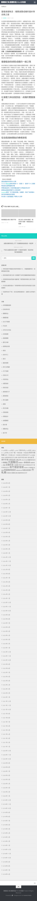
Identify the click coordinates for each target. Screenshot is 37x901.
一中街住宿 (19, 453)
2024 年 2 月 (6, 594)
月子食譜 (5, 371)
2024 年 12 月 (7, 557)
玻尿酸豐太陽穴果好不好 (8, 219)
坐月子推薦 (6, 322)
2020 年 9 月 (6, 763)
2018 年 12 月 (7, 849)
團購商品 (5, 313)
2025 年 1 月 (6, 553)
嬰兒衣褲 (5, 342)
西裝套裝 (5, 412)
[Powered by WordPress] (12, 895)
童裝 (4, 404)
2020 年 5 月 (6, 779)
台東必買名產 (24, 460)
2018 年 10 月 (7, 858)
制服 (2, 455)
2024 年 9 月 (6, 569)
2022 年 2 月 (6, 693)
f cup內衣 (16, 450)
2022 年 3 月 (6, 689)
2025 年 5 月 (6, 536)
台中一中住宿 (8, 455)
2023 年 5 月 (6, 631)
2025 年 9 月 (6, 520)
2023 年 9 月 (6, 615)
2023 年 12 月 (7, 602)
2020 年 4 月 (6, 783)
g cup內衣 (28, 450)
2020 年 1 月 (6, 796)
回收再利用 (6, 309)
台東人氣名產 (28, 457)
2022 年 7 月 (6, 672)
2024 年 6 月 (6, 582)
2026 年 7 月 (6, 487)
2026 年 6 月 (6, 491)
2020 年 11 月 (7, 755)
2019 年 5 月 (6, 829)
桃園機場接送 (10, 470)
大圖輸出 (13, 462)
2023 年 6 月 (6, 627)
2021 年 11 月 (7, 705)
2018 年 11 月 (7, 853)
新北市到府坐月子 (28, 465)
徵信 (4, 350)
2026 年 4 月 (6, 499)
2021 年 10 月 (7, 709)
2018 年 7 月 (6, 870)
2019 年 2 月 (6, 841)
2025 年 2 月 (6, 549)
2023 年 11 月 (7, 606)
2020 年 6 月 (6, 775)
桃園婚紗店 (26, 467)
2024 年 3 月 (6, 590)
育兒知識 (5, 408)
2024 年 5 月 (6, 586)
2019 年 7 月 (6, 821)
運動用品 (5, 429)
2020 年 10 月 (7, 759)
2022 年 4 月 (6, 685)
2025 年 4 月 (6, 541)
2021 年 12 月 (7, 701)
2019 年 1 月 (6, 845)
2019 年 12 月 (7, 800)
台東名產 (11, 460)
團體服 (5, 462)
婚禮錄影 (27, 463)
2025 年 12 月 (7, 512)
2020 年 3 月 (6, 788)
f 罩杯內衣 (21, 450)
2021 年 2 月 (6, 742)
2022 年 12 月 (7, 652)
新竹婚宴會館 (17, 467)
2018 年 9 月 (6, 862)
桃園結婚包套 (19, 470)
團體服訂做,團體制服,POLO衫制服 (13, 2)
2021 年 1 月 (6, 746)
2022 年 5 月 (6, 681)
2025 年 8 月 (6, 524)
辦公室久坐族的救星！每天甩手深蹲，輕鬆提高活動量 (25, 221)
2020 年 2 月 (6, 792)
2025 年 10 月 (7, 516)
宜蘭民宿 (9, 465)
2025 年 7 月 (6, 528)
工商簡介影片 (18, 465)
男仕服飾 (5, 400)
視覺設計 (3, 6)
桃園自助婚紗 (26, 470)
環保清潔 (5, 387)
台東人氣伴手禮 (19, 457)
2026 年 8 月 (6, 483)
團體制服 (5, 317)
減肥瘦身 (5, 383)
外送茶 (5, 326)
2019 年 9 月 (6, 812)
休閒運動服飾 (7, 305)
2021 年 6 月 (6, 726)
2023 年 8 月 (6, 619)
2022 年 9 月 (6, 664)
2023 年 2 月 (6, 643)
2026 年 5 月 (6, 495)
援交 (4, 359)
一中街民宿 (25, 453)
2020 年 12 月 (7, 751)
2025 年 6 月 (6, 532)
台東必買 (18, 460)
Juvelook (3, 192)
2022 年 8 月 (6, 668)
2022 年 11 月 (7, 656)
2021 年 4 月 (6, 734)
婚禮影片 (21, 462)
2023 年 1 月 (6, 648)
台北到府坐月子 (25, 455)
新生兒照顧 (6, 367)
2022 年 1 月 (6, 697)
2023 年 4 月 (6, 635)
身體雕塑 (5, 420)
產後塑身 (5, 396)
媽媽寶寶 (5, 338)
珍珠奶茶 (9, 473)
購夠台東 (15, 473)
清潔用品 (5, 379)
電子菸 (5, 433)
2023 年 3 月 (6, 639)
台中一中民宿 (16, 455)
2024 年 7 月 (6, 578)
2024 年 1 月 (6, 598)
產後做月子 (6, 392)
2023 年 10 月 (7, 611)
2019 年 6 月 (6, 825)
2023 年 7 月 (6, 623)
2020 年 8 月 (6, 767)
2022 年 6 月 (6, 676)
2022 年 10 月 (7, 660)
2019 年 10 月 (7, 808)
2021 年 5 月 (6, 730)
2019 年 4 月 (6, 833)
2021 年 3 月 (6, 738)
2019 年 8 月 (6, 816)
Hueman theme (27, 895)
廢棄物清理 (6, 346)
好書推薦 (5, 334)
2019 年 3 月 (6, 837)
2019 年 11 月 (7, 804)
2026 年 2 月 (6, 504)
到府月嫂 (32, 453)
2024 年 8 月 (6, 574)
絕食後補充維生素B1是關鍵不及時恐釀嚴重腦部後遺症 (19, 275)
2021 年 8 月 (6, 718)
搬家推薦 (5, 363)
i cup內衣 (5, 453)
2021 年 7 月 (6, 722)
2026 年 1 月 (6, 508)
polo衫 (11, 453)
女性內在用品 (7, 330)
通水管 (5, 424)
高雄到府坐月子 (22, 473)
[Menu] (35, 2)
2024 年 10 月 (7, 565)
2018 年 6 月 (6, 874)
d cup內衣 (4, 450)
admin (4, 18)
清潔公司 (5, 375)
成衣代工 (5, 354)
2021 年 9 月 (6, 713)
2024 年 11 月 (7, 561)
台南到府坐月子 (9, 457)
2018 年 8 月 (6, 866)
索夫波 (8, 183)
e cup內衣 (11, 450)
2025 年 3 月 (6, 545)
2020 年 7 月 (6, 771)
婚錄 (4, 465)
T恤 (14, 453)
